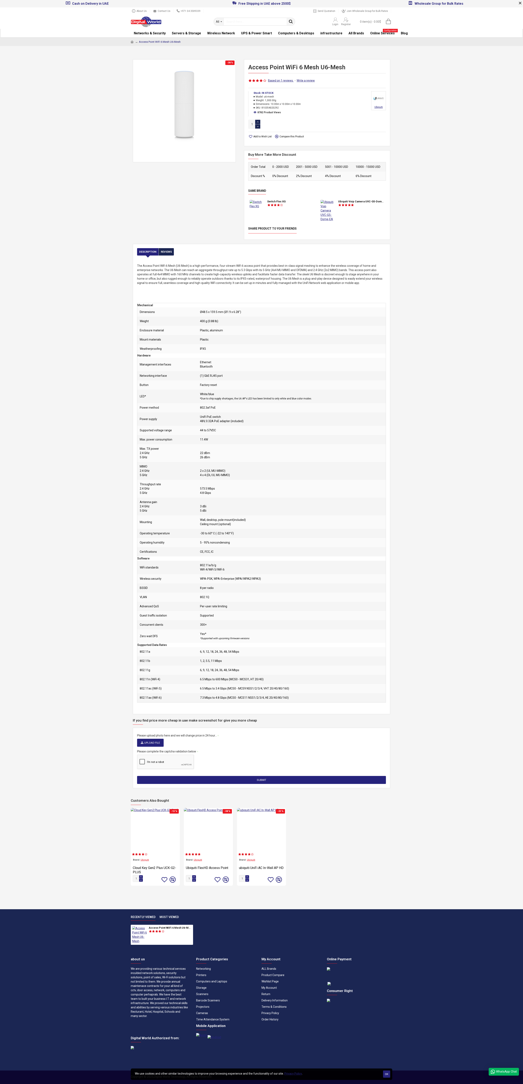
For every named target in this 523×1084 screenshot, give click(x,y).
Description (147, 251)
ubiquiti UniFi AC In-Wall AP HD (261, 868)
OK (386, 1074)
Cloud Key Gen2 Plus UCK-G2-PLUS (154, 870)
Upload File (152, 742)
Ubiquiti (145, 860)
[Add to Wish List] (164, 880)
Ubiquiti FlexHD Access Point (207, 868)
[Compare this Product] (173, 880)
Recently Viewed (143, 917)
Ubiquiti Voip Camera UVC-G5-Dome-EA (361, 201)
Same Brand (257, 190)
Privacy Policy (293, 1073)
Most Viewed (169, 917)
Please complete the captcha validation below (166, 751)
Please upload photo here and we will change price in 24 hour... (177, 735)
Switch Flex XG (276, 201)
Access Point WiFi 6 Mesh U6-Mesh (170, 927)
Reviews (166, 251)
